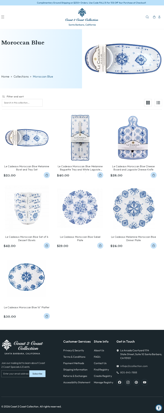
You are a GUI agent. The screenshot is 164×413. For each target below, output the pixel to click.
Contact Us (100, 363)
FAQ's (97, 356)
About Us (99, 350)
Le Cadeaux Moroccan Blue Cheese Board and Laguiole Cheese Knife (133, 168)
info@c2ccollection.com (134, 366)
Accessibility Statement (76, 382)
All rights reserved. (51, 406)
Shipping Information (75, 369)
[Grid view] (148, 102)
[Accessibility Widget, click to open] (158, 407)
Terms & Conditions (74, 356)
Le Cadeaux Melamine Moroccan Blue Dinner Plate (133, 238)
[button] (2, 17)
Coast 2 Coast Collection (24, 406)
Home (5, 76)
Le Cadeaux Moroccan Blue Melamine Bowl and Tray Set (26, 168)
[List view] (158, 102)
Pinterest (136, 382)
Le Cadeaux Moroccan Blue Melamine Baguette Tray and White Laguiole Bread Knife (80, 168)
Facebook (119, 382)
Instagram (128, 382)
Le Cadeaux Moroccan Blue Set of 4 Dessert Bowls (26, 238)
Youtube (144, 382)
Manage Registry (103, 382)
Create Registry (103, 376)
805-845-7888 (128, 372)
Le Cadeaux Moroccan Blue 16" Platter (27, 307)
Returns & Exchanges (75, 376)
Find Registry (101, 369)
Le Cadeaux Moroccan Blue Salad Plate (80, 238)
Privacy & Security (73, 350)
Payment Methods (73, 363)
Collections (21, 76)
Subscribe (37, 373)
